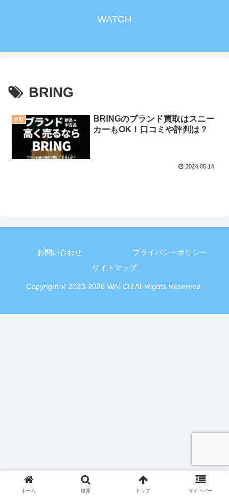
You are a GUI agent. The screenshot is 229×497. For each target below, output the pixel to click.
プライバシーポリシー (170, 252)
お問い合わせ (59, 252)
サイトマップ (114, 267)
